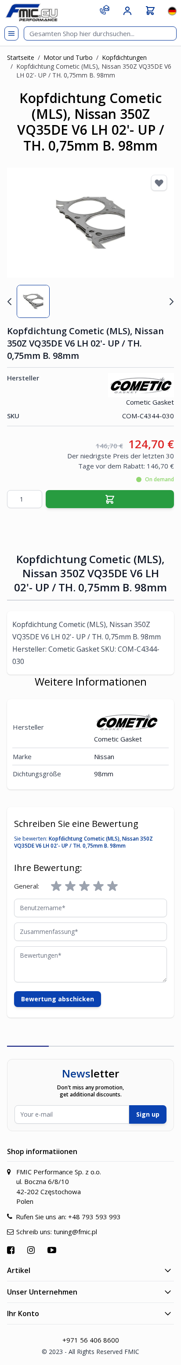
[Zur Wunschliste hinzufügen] (159, 183)
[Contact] (104, 9)
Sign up (147, 1114)
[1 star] (56, 886)
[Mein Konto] (127, 11)
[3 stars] (84, 886)
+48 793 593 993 (94, 1216)
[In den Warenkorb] (110, 499)
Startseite (20, 57)
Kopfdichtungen (124, 57)
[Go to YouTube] (52, 1250)
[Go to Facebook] (12, 1250)
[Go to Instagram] (32, 1250)
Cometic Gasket (150, 402)
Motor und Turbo (68, 57)
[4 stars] (98, 886)
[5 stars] (112, 886)
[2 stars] (70, 886)
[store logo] (31, 13)
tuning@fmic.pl (75, 1231)
